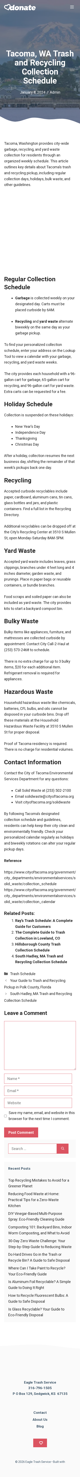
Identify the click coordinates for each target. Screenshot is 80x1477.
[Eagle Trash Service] (20, 7)
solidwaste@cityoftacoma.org (49, 796)
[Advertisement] (40, 233)
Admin (55, 92)
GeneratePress (40, 1466)
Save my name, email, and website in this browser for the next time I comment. (42, 1116)
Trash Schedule (22, 974)
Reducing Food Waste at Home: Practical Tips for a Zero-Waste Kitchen (33, 1200)
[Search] (63, 1149)
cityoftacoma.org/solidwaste (46, 802)
